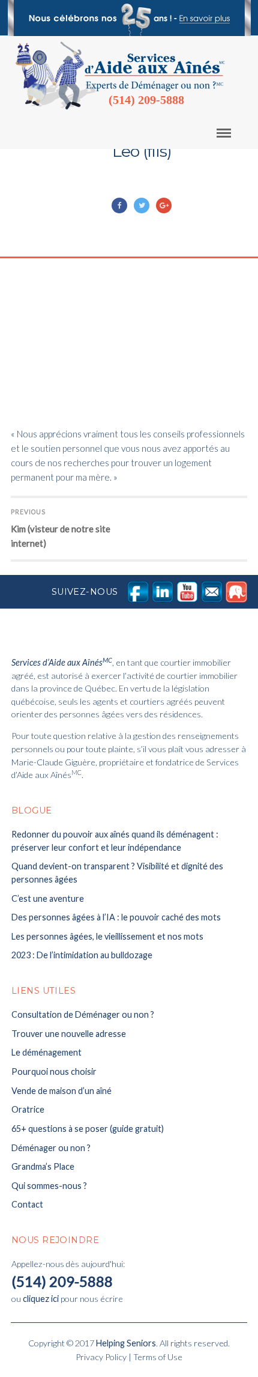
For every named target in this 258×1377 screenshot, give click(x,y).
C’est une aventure (47, 898)
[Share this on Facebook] (120, 205)
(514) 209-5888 (146, 99)
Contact (27, 1204)
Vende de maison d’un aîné (61, 1091)
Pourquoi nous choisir (54, 1071)
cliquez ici (41, 1298)
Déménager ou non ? (51, 1148)
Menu (232, 132)
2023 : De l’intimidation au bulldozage (81, 955)
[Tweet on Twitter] (142, 205)
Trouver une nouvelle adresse (68, 1034)
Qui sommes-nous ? (49, 1186)
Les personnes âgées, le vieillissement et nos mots (107, 936)
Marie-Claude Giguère (100, 191)
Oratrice (27, 1109)
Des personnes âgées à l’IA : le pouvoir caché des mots (116, 917)
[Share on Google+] (164, 205)
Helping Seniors (126, 1343)
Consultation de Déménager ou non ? (82, 1014)
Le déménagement (46, 1052)
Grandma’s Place (42, 1166)
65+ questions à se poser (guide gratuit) (87, 1128)
